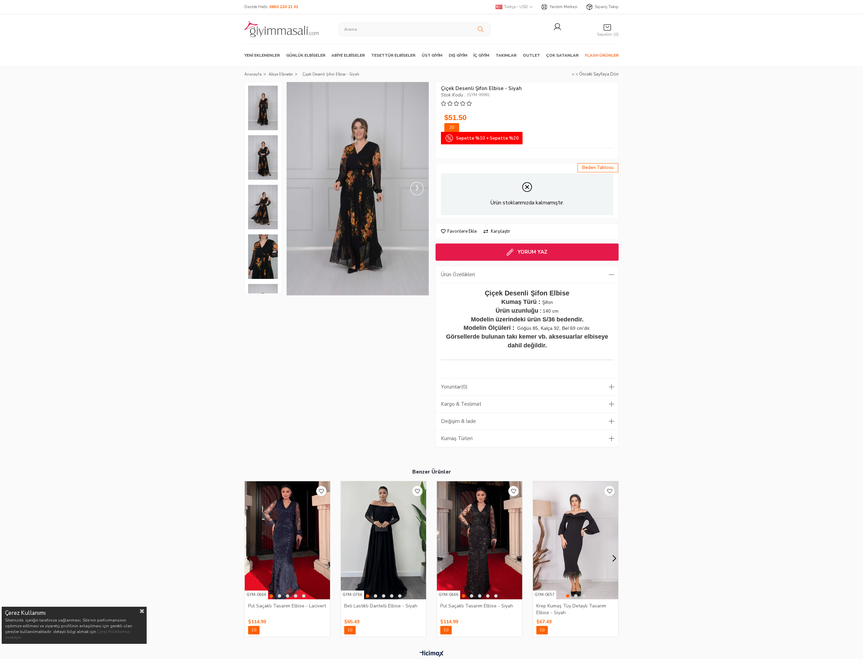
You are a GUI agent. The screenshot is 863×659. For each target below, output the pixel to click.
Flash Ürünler (602, 55)
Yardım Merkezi (563, 6)
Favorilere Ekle (321, 491)
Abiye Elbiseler (348, 55)
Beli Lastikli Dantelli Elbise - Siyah (380, 606)
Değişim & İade (458, 421)
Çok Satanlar (562, 55)
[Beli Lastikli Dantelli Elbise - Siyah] (383, 540)
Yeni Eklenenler (262, 55)
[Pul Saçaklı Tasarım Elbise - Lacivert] (287, 540)
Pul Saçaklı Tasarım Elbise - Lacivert (287, 606)
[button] (271, 596)
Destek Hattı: (271, 6)
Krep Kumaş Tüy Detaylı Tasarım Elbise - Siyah (571, 609)
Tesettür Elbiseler (393, 55)
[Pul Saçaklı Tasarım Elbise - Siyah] (479, 540)
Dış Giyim (458, 55)
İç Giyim (481, 55)
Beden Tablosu (598, 168)
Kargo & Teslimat (461, 404)
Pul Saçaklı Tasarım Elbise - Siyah (476, 606)
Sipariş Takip (607, 6)
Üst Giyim (432, 55)
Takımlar (506, 55)
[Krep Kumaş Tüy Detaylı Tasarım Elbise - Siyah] (575, 540)
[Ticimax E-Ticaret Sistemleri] (432, 654)
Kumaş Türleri (457, 438)
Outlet (531, 55)
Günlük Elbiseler (305, 55)
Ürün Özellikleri (458, 274)
